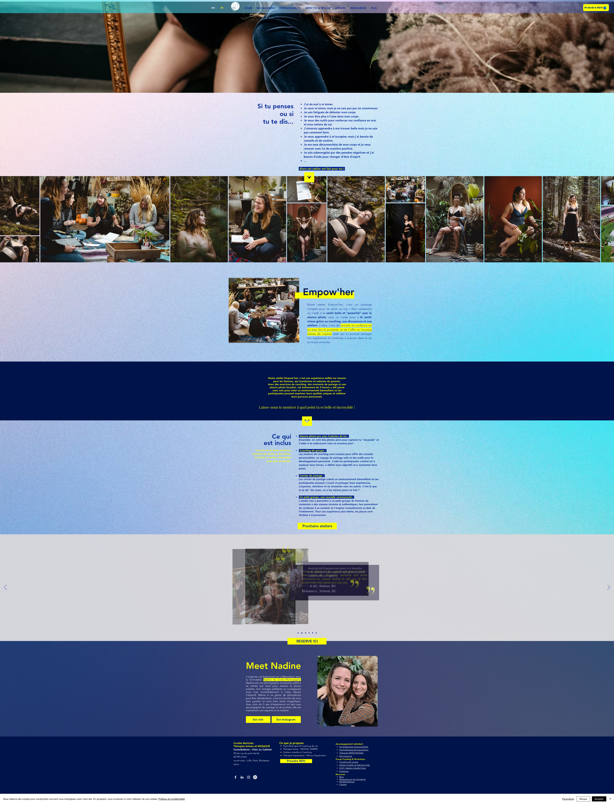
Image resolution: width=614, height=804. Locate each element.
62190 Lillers (240, 756)
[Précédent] (5, 587)
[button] (340, 8)
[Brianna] (302, 633)
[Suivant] (608, 587)
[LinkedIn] (242, 777)
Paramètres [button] (568, 798)
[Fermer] (610, 798)
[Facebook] (235, 777)
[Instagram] (249, 777)
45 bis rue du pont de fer (246, 753)
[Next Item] (608, 219)
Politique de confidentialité (171, 798)
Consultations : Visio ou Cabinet (252, 749)
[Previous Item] (5, 219)
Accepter (599, 798)
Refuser (583, 798)
